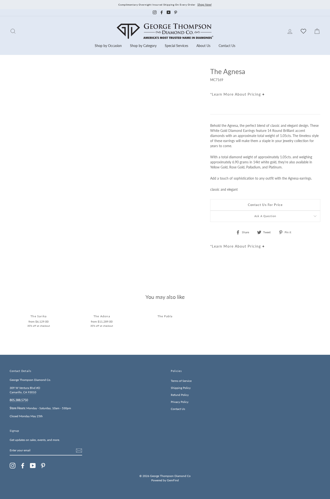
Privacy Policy (179, 402)
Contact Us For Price (265, 205)
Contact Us (227, 46)
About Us (203, 46)
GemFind (173, 480)
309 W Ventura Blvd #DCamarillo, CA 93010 (25, 390)
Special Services (176, 46)
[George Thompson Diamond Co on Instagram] (12, 466)
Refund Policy (180, 395)
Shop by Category (143, 46)
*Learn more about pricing (236, 94)
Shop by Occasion (108, 46)
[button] (315, 82)
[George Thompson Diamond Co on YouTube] (33, 466)
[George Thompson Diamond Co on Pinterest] (43, 466)
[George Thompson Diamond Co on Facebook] (23, 466)
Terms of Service (181, 381)
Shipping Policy (181, 388)
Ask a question (265, 216)
